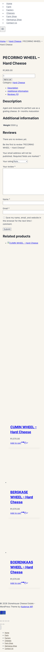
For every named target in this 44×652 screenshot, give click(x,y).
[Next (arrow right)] (3, 624)
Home (9, 3)
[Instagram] (4, 612)
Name (6, 199)
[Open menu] (2, 29)
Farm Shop (11, 16)
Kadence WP (27, 606)
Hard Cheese (19, 82)
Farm (8, 7)
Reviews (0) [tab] (13, 94)
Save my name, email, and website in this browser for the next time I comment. (22, 220)
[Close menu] (0, 627)
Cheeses (10, 13)
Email (6, 208)
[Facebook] (1, 612)
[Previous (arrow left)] (1, 624)
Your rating (8, 161)
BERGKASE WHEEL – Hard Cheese (21, 497)
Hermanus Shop (14, 19)
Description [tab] (13, 88)
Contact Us (11, 23)
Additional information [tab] (18, 91)
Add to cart (7, 79)
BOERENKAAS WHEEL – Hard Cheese (21, 567)
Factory (9, 10)
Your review (9, 166)
